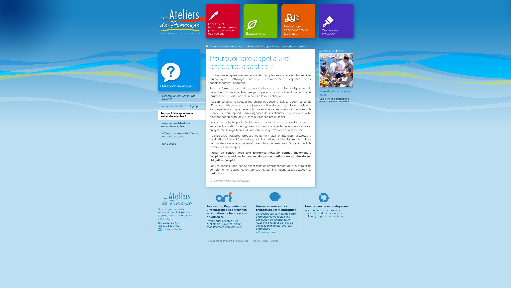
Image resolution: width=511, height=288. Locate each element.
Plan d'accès (167, 219)
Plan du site (242, 241)
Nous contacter (173, 229)
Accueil (214, 46)
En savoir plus (266, 232)
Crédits (274, 241)
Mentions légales (259, 241)
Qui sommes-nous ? (233, 46)
